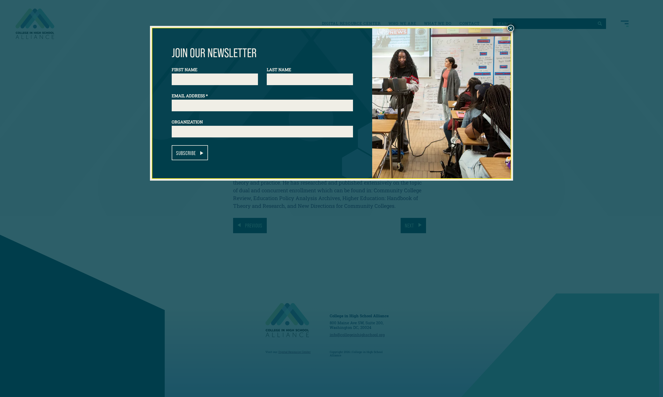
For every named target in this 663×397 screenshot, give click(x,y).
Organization (187, 121)
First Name (184, 69)
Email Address (190, 95)
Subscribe (186, 153)
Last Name (279, 69)
